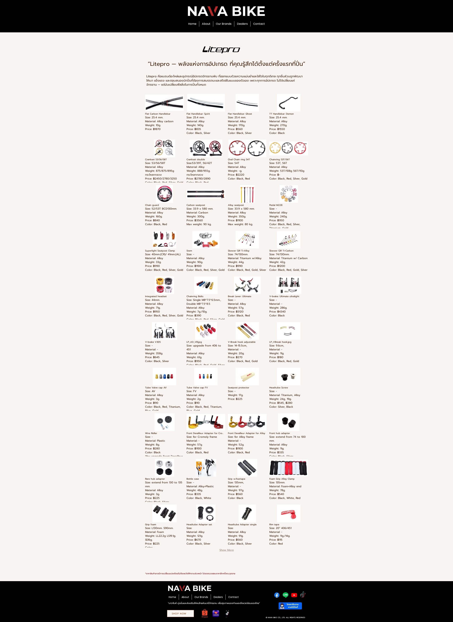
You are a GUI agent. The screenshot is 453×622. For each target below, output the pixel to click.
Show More (226, 550)
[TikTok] (302, 595)
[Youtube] (294, 595)
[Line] (285, 595)
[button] (164, 115)
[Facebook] (276, 595)
